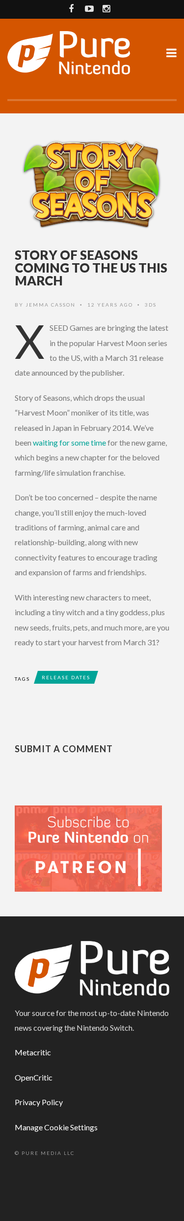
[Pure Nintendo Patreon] (88, 847)
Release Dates (66, 677)
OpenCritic (34, 1077)
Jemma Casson (51, 305)
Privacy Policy (39, 1102)
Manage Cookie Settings (56, 1127)
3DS (151, 305)
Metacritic (33, 1052)
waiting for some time (69, 442)
